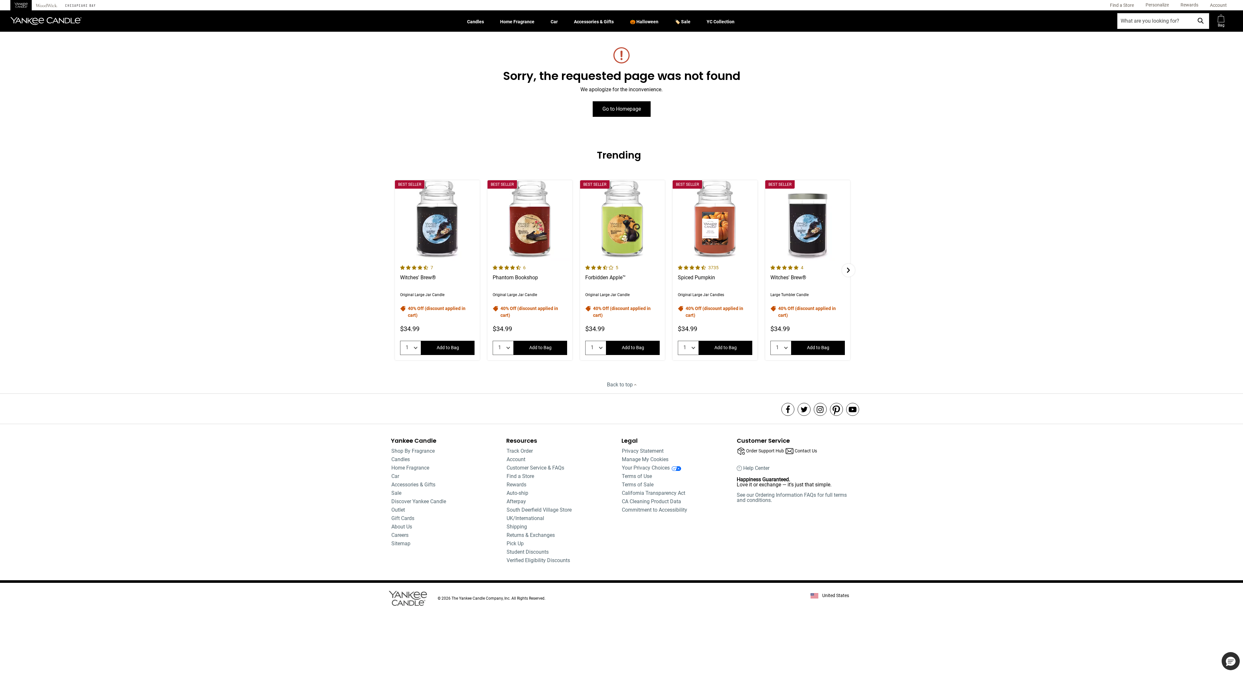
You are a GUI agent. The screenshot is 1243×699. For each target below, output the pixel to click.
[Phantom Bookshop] (529, 270)
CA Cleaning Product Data (651, 501)
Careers (400, 535)
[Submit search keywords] (1200, 21)
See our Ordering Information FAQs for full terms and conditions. (792, 497)
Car (554, 21)
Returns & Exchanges (531, 535)
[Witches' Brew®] (437, 270)
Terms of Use (637, 476)
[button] (1157, 5)
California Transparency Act (653, 493)
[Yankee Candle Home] (21, 5)
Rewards (516, 485)
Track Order (520, 451)
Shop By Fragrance (413, 451)
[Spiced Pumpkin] (715, 270)
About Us (401, 527)
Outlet (398, 510)
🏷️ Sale (682, 21)
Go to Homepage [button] (621, 109)
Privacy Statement (643, 451)
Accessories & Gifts (594, 21)
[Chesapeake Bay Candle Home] (80, 5)
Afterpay (516, 501)
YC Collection (720, 21)
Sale (396, 493)
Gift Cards (402, 518)
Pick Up (515, 543)
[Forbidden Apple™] (622, 270)
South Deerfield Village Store (539, 510)
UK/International (525, 518)
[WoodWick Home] (46, 5)
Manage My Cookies (645, 459)
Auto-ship (517, 493)
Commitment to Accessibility (654, 510)
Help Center (756, 468)
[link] (1122, 5)
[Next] (848, 270)
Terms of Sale (638, 485)
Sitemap (400, 543)
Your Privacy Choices (646, 468)
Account (516, 459)
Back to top (620, 385)
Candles (475, 21)
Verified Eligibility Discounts (538, 560)
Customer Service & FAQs (535, 468)
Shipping (517, 527)
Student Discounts (528, 552)
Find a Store (520, 476)
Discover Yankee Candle (418, 501)
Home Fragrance (517, 21)
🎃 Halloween (644, 21)
